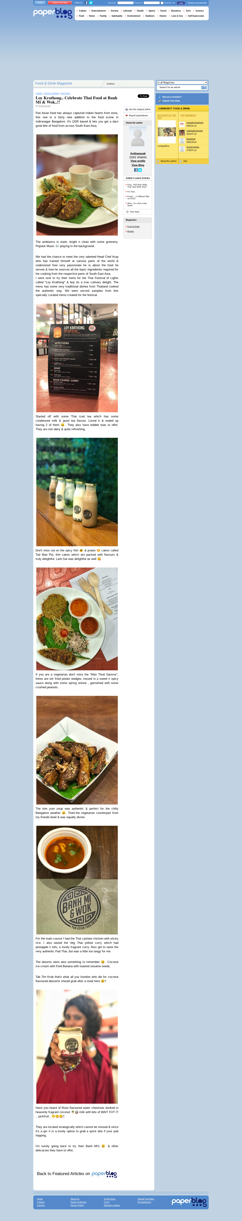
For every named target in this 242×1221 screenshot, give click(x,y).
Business (176, 11)
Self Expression (196, 16)
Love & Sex (177, 16)
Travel (163, 11)
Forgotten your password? (197, 3)
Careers (41, 1205)
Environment (133, 16)
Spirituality (117, 16)
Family (103, 16)
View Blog (138, 165)
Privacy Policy (77, 1205)
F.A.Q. (107, 1202)
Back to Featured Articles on (64, 1173)
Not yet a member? (172, 97)
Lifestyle (127, 11)
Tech (188, 11)
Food (81, 16)
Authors (111, 84)
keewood (191, 139)
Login (181, 3)
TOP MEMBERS (188, 115)
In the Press (109, 1199)
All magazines (144, 1202)
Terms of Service (78, 1202)
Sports (151, 11)
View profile (138, 160)
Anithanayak (44, 106)
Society (114, 11)
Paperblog (52, 13)
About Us (75, 1199)
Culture (82, 11)
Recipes (130, 231)
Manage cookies (112, 1205)
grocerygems (193, 147)
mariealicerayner (195, 131)
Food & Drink (133, 226)
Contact (40, 1202)
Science (200, 11)
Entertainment (98, 11)
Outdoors (150, 16)
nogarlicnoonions (195, 122)
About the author (168, 161)
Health (140, 11)
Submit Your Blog (171, 101)
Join (185, 161)
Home (40, 3)
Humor (163, 16)
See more (134, 212)
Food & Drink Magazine (53, 83)
